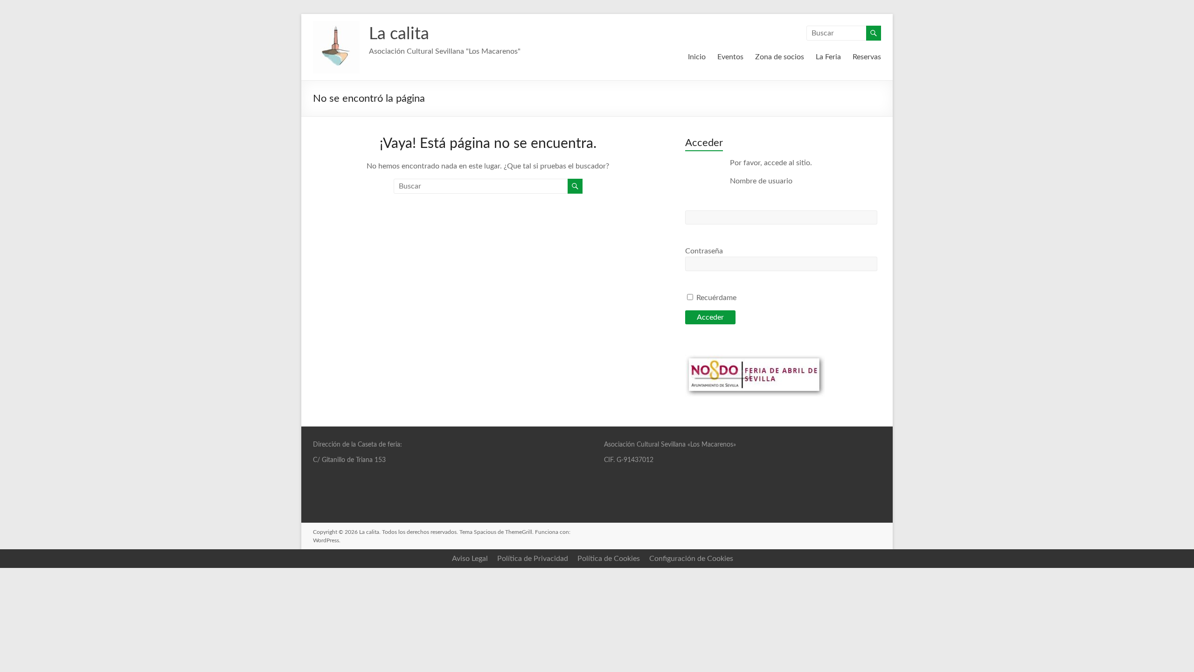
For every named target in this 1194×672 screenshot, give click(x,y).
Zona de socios (779, 57)
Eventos (730, 57)
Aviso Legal (470, 558)
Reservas (867, 57)
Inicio (697, 57)
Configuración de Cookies (691, 558)
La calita (399, 34)
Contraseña (704, 251)
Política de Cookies (608, 558)
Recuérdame (715, 297)
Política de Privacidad (532, 558)
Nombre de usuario (761, 181)
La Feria (828, 57)
